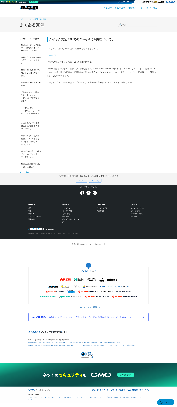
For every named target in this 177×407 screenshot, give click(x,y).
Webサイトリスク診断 (90, 342)
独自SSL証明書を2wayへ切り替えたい (30, 165)
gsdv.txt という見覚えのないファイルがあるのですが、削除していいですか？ (30, 140)
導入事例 (31, 219)
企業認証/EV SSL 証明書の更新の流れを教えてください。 (30, 126)
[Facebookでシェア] (82, 193)
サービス (31, 205)
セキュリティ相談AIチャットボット (110, 342)
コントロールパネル (149, 8)
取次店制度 (100, 211)
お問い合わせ (133, 8)
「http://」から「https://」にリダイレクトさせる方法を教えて (30, 111)
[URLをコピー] (95, 193)
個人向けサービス (136, 397)
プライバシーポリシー (43, 233)
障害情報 (134, 216)
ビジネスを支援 (67, 397)
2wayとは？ (52, 55)
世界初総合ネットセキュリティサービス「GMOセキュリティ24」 (47, 342)
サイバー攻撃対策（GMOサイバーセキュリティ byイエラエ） (61, 345)
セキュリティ (78, 397)
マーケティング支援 (90, 397)
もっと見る (24, 172)
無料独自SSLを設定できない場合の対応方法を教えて (31, 73)
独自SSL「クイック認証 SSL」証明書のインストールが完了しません (31, 48)
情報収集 (109, 397)
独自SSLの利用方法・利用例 (31, 83)
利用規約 (75, 233)
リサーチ (101, 397)
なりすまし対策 (113, 345)
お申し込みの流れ (34, 216)
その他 (30, 399)
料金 (29, 211)
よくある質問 (120, 8)
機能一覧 (31, 214)
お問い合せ (66, 214)
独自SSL (43, 19)
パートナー (101, 205)
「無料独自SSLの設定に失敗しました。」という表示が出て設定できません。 (31, 96)
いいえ (96, 181)
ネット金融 (117, 397)
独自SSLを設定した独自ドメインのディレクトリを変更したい (31, 154)
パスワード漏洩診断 (75, 342)
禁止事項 (65, 216)
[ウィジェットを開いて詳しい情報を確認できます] (165, 402)
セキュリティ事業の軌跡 (127, 345)
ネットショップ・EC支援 (52, 397)
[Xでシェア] (88, 193)
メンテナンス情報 (137, 214)
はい (82, 181)
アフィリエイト (102, 208)
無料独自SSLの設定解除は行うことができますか (31, 60)
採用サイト (97, 307)
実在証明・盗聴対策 (34, 345)
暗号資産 (126, 397)
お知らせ (134, 205)
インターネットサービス (35, 397)
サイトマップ (67, 233)
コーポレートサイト (83, 307)
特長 (29, 208)
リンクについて (56, 233)
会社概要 (31, 233)
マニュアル (108, 8)
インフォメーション (138, 208)
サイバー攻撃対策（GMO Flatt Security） (94, 345)
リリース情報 (135, 211)
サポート (23, 19)
